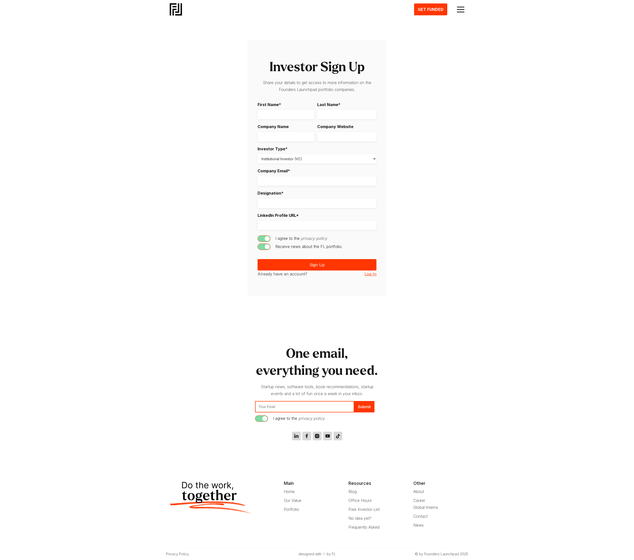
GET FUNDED (431, 9)
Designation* (271, 193)
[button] (460, 9)
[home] (174, 9)
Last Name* (329, 105)
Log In (370, 273)
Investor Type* (273, 149)
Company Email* (274, 171)
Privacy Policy (177, 554)
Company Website (335, 127)
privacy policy (314, 238)
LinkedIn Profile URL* (278, 215)
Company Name (273, 127)
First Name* (269, 105)
